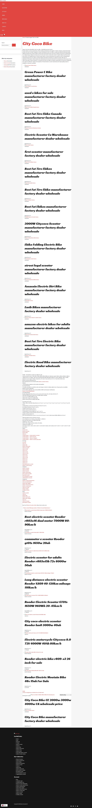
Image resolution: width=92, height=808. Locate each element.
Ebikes (3, 15)
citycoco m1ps (25, 453)
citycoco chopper (26, 501)
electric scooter (26, 492)
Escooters (4, 7)
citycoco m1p (25, 451)
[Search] (14, 45)
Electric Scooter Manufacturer (28, 391)
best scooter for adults (27, 473)
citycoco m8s (25, 457)
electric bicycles (26, 470)
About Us (4, 22)
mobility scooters (26, 490)
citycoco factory (26, 469)
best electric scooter (27, 502)
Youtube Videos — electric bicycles (29, 436)
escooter (24, 442)
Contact (4, 26)
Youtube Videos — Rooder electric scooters (31, 435)
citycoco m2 (25, 454)
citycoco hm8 (25, 449)
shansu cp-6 (25, 461)
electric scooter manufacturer (28, 480)
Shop (17, 740)
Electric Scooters (26, 431)
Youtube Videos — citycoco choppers (30, 438)
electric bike (25, 444)
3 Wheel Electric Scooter (27, 477)
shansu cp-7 (25, 462)
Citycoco (4, 11)
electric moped (25, 488)
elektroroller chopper (27, 498)
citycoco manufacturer (20, 786)
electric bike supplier (27, 483)
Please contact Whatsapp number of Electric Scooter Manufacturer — (37, 507)
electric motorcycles (27, 472)
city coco (24, 443)
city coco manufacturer (27, 481)
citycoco (24, 494)
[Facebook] (71, 806)
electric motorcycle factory (28, 484)
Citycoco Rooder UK (20, 760)
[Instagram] (75, 806)
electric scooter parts (27, 486)
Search (3, 42)
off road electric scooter (27, 476)
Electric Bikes (25, 432)
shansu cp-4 (25, 458)
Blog (3, 30)
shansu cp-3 (25, 459)
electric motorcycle (26, 446)
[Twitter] (73, 806)
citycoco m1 (25, 450)
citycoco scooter (26, 447)
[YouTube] (77, 806)
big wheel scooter (26, 475)
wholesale (4, 19)
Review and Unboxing (20, 763)
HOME (24, 691)
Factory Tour (25, 429)
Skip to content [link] (3, 0)
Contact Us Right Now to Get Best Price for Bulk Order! (33, 692)
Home (3, 4)
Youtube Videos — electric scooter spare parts (32, 439)
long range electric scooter (28, 464)
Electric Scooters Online (31, 505)
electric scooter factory (27, 465)
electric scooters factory (43, 381)
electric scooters (26, 468)
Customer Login (19, 780)
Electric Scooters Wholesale (21, 783)
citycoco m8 (25, 455)
